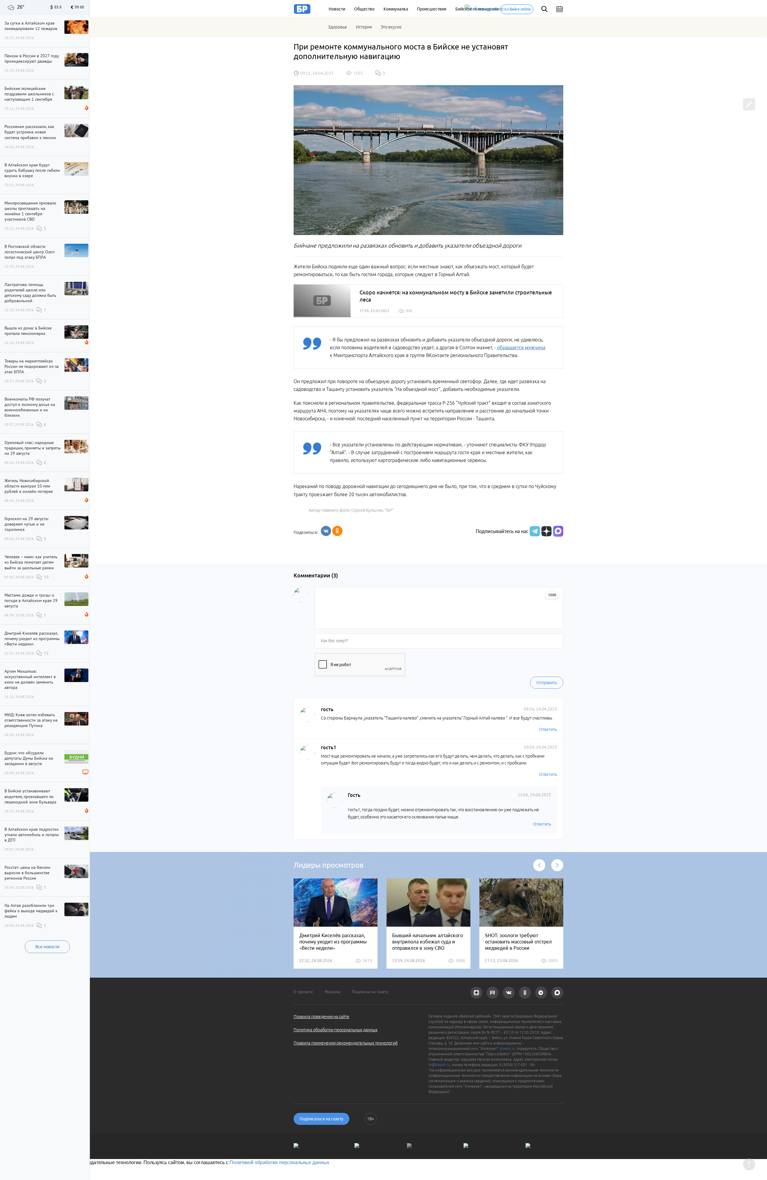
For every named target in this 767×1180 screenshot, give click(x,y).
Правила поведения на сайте (321, 1016)
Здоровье (337, 27)
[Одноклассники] (337, 531)
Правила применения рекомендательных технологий (346, 1043)
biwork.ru (507, 1048)
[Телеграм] (534, 531)
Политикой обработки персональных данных (279, 1162)
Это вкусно (391, 27)
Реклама (332, 991)
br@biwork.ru (439, 1065)
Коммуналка (396, 9)
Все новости (47, 946)
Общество (364, 9)
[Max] (558, 531)
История (364, 27)
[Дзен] (546, 531)
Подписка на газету (370, 991)
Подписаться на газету (321, 1118)
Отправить (546, 682)
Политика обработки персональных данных (336, 1029)
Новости (337, 9)
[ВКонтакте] (326, 531)
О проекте (303, 991)
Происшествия (431, 9)
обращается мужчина (521, 347)
